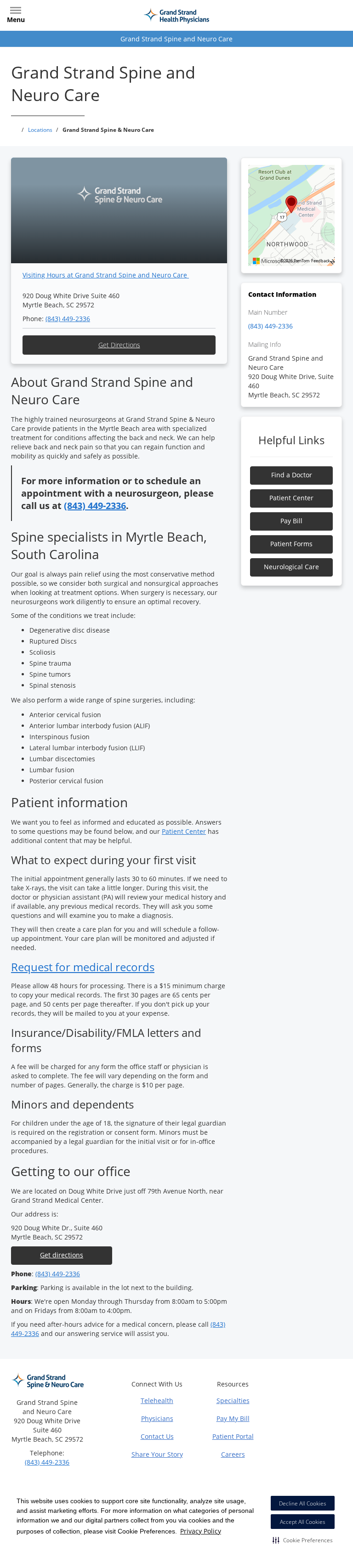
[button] (303, 1540)
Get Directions (119, 344)
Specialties (233, 1400)
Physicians (157, 1418)
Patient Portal (233, 1436)
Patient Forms (291, 543)
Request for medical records (82, 966)
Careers (233, 1454)
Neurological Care (291, 566)
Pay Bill (291, 520)
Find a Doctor (291, 474)
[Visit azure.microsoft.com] (276, 261)
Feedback (320, 261)
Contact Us (157, 1436)
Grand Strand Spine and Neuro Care (176, 38)
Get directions (61, 1255)
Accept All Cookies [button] (302, 1522)
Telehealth (157, 1400)
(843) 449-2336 (68, 318)
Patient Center (184, 831)
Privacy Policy (200, 1531)
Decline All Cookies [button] (302, 1503)
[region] (291, 215)
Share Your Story (157, 1454)
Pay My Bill (233, 1418)
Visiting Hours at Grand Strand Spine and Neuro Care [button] (106, 275)
